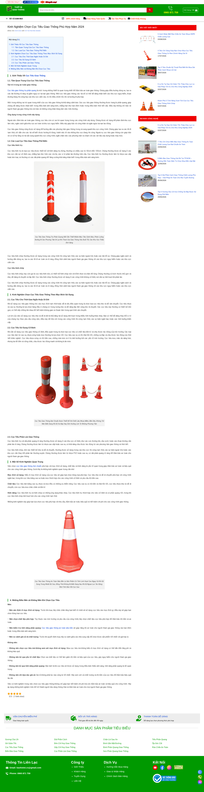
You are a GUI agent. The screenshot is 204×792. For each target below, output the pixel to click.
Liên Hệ (77, 781)
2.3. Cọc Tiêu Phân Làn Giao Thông (25, 63)
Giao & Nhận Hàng (115, 771)
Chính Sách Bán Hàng (117, 776)
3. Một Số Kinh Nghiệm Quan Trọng (23, 66)
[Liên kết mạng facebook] (200, 782)
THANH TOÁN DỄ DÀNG (156, 716)
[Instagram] (169, 767)
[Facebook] (162, 767)
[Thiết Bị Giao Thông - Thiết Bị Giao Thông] (20, 10)
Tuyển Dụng (79, 776)
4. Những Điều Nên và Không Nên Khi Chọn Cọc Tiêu (29, 69)
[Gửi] (150, 10)
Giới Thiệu (79, 767)
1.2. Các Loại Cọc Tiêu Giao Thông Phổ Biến (29, 50)
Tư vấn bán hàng (32, 2)
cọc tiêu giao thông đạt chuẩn (28, 466)
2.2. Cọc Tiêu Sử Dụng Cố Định (24, 60)
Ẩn (18, 40)
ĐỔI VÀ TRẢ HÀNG (87, 716)
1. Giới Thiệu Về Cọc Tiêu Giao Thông (23, 44)
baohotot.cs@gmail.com (29, 768)
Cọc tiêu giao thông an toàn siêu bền (57, 628)
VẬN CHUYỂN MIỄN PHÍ (25, 716)
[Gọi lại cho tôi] (200, 777)
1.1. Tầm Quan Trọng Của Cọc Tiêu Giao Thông (30, 47)
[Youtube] (155, 767)
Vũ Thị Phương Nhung (32, 30)
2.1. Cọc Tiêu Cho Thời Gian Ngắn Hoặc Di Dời (30, 57)
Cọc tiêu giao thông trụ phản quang (22, 90)
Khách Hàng (80, 771)
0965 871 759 (23, 773)
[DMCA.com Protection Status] (178, 768)
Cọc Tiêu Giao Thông (35, 76)
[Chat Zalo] (200, 772)
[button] (190, 10)
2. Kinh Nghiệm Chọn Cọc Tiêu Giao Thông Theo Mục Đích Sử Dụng (35, 53)
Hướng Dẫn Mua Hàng (117, 767)
